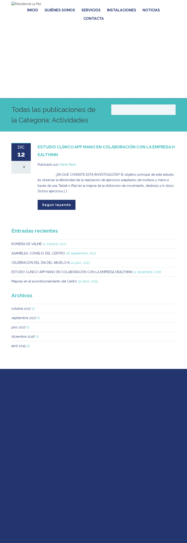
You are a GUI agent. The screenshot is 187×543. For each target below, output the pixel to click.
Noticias (151, 10)
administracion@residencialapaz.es (37, 499)
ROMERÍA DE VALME (26, 244)
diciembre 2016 (23, 336)
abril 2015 (18, 346)
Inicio (32, 10)
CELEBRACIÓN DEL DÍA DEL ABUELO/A (40, 262)
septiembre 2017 (23, 318)
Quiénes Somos (59, 10)
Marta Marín (68, 164)
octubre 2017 (21, 308)
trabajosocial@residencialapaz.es (45, 419)
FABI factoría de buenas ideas (71, 533)
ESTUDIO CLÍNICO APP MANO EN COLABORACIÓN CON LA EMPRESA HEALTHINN (71, 272)
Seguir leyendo (56, 205)
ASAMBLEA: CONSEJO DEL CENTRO (38, 253)
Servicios (91, 10)
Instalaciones (121, 10)
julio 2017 (18, 327)
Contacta (93, 18)
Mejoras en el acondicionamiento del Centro (44, 281)
